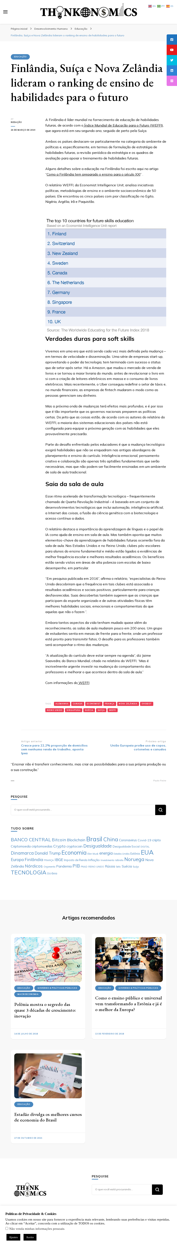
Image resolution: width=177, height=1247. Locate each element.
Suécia (89, 710)
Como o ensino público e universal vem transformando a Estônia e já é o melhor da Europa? (128, 1003)
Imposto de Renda (75, 860)
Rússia (110, 866)
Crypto (59, 846)
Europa (17, 859)
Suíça (101, 710)
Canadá (78, 703)
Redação (16, 122)
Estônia (135, 853)
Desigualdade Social (126, 846)
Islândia (119, 860)
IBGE (59, 859)
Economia (74, 852)
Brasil (94, 839)
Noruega (134, 859)
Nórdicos (34, 866)
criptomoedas (42, 846)
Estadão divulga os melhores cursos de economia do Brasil (48, 1117)
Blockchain (76, 840)
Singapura (73, 710)
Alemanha (62, 703)
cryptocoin (74, 846)
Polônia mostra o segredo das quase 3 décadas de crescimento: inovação (45, 1010)
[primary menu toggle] (5, 11)
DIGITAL (145, 846)
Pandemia (64, 866)
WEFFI (83, 683)
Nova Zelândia (128, 703)
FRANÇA (110, 703)
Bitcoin (59, 839)
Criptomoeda (21, 846)
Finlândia (34, 859)
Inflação (94, 860)
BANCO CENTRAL (31, 839)
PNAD (84, 866)
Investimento (107, 860)
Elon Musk (92, 853)
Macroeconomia (28, 994)
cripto (156, 840)
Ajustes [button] (13, 1237)
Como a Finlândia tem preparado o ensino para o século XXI (93, 174)
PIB (76, 866)
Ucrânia (52, 873)
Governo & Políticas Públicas (57, 988)
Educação (20, 56)
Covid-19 (144, 840)
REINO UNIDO (54, 710)
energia (106, 853)
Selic (118, 866)
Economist (94, 703)
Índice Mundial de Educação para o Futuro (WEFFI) (123, 125)
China (110, 839)
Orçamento (49, 866)
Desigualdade (97, 846)
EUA (147, 852)
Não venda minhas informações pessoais (36, 1228)
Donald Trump (48, 853)
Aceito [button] (30, 1237)
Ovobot (147, 703)
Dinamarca (22, 853)
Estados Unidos (122, 853)
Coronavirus (128, 840)
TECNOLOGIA (28, 872)
